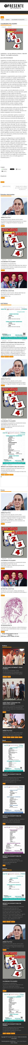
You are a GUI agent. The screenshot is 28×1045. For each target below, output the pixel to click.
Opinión (2, 182)
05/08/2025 (5, 729)
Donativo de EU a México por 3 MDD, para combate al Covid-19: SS (21, 188)
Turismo (20, 737)
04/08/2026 (4, 215)
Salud (4, 783)
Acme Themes (14, 1042)
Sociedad (11, 356)
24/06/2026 (5, 854)
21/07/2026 (5, 772)
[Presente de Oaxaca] (2, 12)
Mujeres (8, 737)
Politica (9, 676)
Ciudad (2, 356)
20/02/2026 (5, 701)
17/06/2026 (5, 665)
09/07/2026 (5, 814)
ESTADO (4, 737)
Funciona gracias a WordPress (8, 1041)
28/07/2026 (4, 289)
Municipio (7, 356)
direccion (10, 27)
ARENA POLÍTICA (6, 186)
